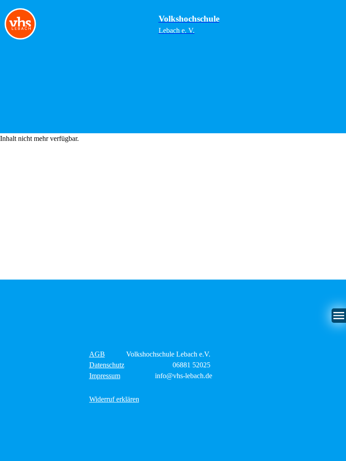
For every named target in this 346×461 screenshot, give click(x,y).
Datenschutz (106, 365)
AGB (97, 354)
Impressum (104, 376)
